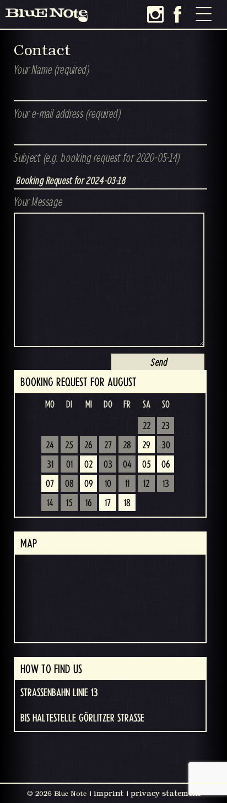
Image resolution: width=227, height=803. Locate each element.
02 (88, 465)
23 (165, 426)
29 (146, 446)
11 (127, 484)
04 (127, 465)
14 (50, 503)
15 (69, 503)
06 (165, 465)
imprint (108, 793)
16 (88, 503)
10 (108, 484)
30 (165, 446)
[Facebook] (177, 14)
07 (50, 484)
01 (69, 465)
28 (127, 446)
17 (108, 503)
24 (50, 446)
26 (88, 446)
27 (108, 446)
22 (146, 426)
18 (127, 503)
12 (146, 484)
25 (69, 446)
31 (50, 465)
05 (146, 465)
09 (88, 484)
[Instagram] (155, 14)
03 (108, 465)
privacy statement (166, 793)
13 (166, 484)
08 (69, 484)
